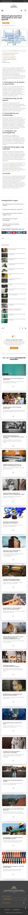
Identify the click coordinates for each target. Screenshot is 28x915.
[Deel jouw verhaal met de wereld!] (14, 336)
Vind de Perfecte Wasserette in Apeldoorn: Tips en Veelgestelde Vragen (13, 494)
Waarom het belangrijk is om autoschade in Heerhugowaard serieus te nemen (13, 436)
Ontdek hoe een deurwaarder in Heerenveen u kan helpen (11, 752)
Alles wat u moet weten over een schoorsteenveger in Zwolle (12, 551)
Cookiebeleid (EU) (16, 909)
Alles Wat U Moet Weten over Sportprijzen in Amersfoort (11, 522)
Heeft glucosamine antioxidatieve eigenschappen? (14, 224)
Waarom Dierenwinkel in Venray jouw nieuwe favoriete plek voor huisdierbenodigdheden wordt (13, 637)
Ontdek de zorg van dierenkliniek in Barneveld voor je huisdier (12, 695)
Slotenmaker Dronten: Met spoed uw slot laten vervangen (17, 284)
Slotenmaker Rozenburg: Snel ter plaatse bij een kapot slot (16, 314)
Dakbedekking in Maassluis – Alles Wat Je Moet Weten (13, 867)
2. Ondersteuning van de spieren (8, 54)
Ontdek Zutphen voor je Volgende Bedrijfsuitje (12, 408)
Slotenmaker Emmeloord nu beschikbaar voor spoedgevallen (17, 304)
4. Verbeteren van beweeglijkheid (8, 57)
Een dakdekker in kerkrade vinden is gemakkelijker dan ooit (13, 838)
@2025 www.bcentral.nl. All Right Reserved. (14, 912)
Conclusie (4, 60)
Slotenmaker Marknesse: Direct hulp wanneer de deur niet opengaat (17, 294)
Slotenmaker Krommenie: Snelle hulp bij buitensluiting (16, 269)
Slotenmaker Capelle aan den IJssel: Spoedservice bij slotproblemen (15, 309)
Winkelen (6, 374)
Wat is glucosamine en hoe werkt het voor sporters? (14, 204)
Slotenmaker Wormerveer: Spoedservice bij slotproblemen (16, 254)
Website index (7, 909)
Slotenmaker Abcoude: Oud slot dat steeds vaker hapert (16, 319)
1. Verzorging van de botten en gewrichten (10, 53)
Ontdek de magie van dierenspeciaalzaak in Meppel (11, 666)
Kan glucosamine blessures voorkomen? (14, 209)
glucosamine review (15, 170)
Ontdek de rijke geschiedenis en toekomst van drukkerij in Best (11, 580)
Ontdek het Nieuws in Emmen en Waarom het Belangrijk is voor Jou (12, 465)
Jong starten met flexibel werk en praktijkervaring (14, 279)
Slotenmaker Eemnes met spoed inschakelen (17, 298)
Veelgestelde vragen (6, 62)
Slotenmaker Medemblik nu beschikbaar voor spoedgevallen (17, 259)
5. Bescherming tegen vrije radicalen (9, 59)
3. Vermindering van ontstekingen (9, 56)
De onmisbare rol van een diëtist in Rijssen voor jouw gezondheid (12, 608)
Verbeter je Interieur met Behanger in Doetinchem (13, 379)
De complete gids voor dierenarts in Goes (12, 723)
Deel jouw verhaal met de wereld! (14, 340)
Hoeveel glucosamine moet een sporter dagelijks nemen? (14, 214)
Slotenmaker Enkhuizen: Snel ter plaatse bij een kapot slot (16, 289)
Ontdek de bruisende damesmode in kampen (13, 781)
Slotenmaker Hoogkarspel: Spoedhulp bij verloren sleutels (16, 264)
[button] (25, 10)
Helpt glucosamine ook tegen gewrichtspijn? (14, 219)
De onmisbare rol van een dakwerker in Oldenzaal (13, 809)
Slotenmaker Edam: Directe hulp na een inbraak (16, 274)
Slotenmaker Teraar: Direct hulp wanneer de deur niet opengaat (17, 249)
